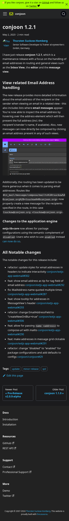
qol (44, 368)
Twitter (33, 6)
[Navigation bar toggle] (5, 13)
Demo (6, 490)
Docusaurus (42, 514)
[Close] (66, 4)
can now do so (11, 241)
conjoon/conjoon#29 (30, 357)
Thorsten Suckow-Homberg (38, 511)
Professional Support (15, 472)
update (16, 368)
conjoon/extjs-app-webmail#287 (27, 294)
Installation (9, 424)
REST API (8, 448)
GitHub (45, 2)
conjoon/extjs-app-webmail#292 (44, 285)
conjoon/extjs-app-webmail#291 (27, 343)
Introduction (10, 419)
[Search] (63, 14)
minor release (31, 368)
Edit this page (15, 375)
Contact (7, 467)
